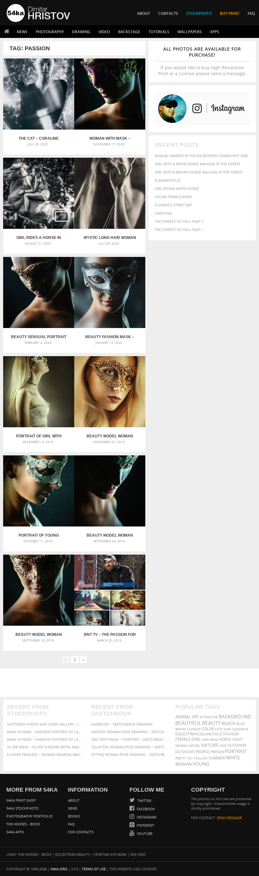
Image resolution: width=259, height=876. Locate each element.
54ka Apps (15, 832)
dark (228, 729)
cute (219, 729)
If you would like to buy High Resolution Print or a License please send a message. (202, 61)
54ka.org (59, 869)
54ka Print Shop (21, 800)
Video (104, 31)
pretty (181, 758)
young (201, 764)
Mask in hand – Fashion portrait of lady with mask (45, 739)
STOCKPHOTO (199, 13)
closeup (194, 729)
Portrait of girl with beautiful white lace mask (39, 436)
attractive (209, 717)
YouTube (144, 833)
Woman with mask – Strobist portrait (109, 138)
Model (194, 745)
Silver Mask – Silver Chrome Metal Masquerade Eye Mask (45, 747)
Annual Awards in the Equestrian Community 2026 (201, 155)
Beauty (211, 723)
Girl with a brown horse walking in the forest (199, 172)
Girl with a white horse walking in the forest (197, 163)
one (223, 746)
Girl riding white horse (177, 188)
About (74, 800)
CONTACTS (168, 13)
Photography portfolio (29, 816)
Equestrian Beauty (72, 854)
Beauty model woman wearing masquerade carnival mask (38, 634)
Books (74, 816)
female (182, 739)
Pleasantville (167, 180)
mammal (181, 746)
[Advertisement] (131, 682)
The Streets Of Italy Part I (178, 229)
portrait (236, 751)
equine (205, 734)
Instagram (146, 817)
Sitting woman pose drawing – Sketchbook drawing (129, 754)
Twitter (143, 800)
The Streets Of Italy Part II (179, 221)
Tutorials (158, 31)
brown (180, 729)
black (228, 723)
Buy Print (229, 13)
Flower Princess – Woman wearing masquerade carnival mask (45, 754)
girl (196, 739)
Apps (214, 31)
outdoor (236, 745)
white (233, 757)
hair (205, 739)
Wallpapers (190, 31)
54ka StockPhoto (22, 808)
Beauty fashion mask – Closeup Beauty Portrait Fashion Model (109, 337)
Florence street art (173, 205)
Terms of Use (94, 869)
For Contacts (80, 832)
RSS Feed (138, 854)
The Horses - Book (23, 824)
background (235, 717)
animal (183, 717)
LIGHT (237, 739)
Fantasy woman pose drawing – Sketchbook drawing (129, 731)
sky (190, 758)
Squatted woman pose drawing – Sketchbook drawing (129, 747)
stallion (201, 758)
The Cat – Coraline (39, 138)
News (22, 31)
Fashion (231, 734)
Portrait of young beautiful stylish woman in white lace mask (39, 535)
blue (240, 723)
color (208, 729)
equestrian (186, 734)
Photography (50, 31)
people (202, 751)
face (217, 733)
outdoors (185, 752)
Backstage (129, 31)
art (195, 717)
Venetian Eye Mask (110, 854)
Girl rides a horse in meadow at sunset (38, 237)
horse (225, 739)
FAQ (251, 13)
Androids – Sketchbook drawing (122, 724)
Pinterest (145, 825)
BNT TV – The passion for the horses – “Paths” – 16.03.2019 (110, 634)
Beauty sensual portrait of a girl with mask (38, 337)
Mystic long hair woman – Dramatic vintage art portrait (110, 237)
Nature (210, 745)
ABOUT (143, 13)
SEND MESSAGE (229, 817)
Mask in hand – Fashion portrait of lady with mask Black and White (45, 731)
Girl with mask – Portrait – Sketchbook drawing (129, 739)
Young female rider (173, 196)
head (214, 740)
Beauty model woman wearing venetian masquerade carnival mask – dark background (110, 535)
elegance (240, 729)
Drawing (81, 31)
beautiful (188, 723)
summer (216, 758)
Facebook (145, 808)
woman (183, 764)
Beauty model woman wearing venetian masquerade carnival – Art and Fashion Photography (110, 436)
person (217, 751)
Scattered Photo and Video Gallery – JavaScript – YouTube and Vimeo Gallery (45, 724)
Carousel (163, 213)
